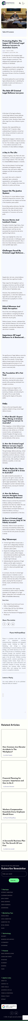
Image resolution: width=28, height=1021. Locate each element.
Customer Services (6, 895)
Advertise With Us (6, 990)
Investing (4, 959)
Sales (2, 928)
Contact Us (4, 984)
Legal (3, 50)
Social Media (5, 916)
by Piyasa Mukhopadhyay (10, 818)
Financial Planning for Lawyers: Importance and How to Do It (13, 780)
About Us (3, 980)
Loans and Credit (6, 956)
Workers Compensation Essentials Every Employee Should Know (14, 812)
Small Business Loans (7, 953)
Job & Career (4, 898)
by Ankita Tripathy (8, 755)
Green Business (5, 904)
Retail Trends (5, 925)
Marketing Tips (7, 913)
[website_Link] (12, 1013)
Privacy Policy (5, 996)
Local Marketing (6, 919)
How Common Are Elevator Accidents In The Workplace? (14, 749)
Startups (5, 889)
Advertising (4, 908)
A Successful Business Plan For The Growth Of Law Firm (14, 843)
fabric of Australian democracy (10, 596)
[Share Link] (4, 624)
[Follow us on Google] (9, 1006)
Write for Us (5, 987)
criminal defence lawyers (11, 162)
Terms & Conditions (7, 993)
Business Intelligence (7, 939)
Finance (5, 950)
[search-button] (20, 3)
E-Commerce (4, 942)
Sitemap (3, 999)
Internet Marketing (7, 892)
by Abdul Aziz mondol (9, 849)
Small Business (5, 901)
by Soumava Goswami (9, 786)
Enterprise (4, 945)
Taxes (2, 969)
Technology (6, 933)
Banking (3, 966)
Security (3, 936)
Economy (4, 963)
